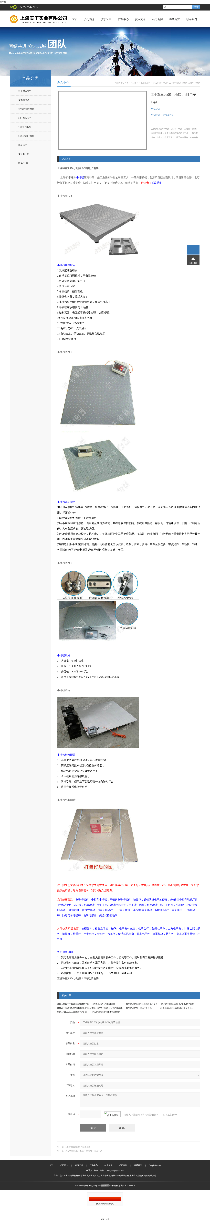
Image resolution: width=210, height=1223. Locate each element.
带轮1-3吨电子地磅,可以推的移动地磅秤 (109, 1008)
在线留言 (174, 19)
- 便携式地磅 (23, 100)
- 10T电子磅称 (24, 127)
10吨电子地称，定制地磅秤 (103, 1004)
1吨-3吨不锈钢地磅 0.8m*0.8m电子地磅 (177, 1004)
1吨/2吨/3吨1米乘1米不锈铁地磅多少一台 (143, 1004)
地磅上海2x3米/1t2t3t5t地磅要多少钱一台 (177, 1008)
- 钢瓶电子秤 (23, 154)
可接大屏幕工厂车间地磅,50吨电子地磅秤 (75, 1004)
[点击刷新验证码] (112, 1114)
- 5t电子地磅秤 (24, 118)
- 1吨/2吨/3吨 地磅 (25, 109)
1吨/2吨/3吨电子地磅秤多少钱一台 (141, 1008)
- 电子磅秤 (22, 145)
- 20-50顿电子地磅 (25, 136)
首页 (74, 19)
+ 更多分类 (22, 163)
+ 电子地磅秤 (23, 90)
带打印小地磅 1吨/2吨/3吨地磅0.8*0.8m (74, 1008)
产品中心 (123, 19)
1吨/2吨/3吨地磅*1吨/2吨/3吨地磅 (106, 1012)
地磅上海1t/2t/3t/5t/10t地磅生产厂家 (72, 1012)
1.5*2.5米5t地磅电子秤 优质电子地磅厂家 (84, 1151)
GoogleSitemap (155, 1165)
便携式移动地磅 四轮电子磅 (78, 1147)
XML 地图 (105, 1219)
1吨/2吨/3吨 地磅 (160, 83)
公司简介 (89, 19)
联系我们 (191, 19)
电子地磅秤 (145, 83)
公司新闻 (157, 19)
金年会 (3, 1)
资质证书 (106, 19)
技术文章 (140, 19)
